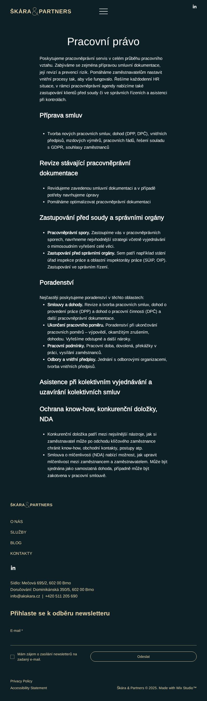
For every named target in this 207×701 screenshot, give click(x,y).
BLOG (15, 543)
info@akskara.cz (25, 596)
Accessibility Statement (28, 688)
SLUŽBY (18, 532)
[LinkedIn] (194, 7)
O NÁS (16, 521)
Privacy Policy (21, 681)
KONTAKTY (21, 553)
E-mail (16, 631)
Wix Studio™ (186, 688)
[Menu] (103, 11)
